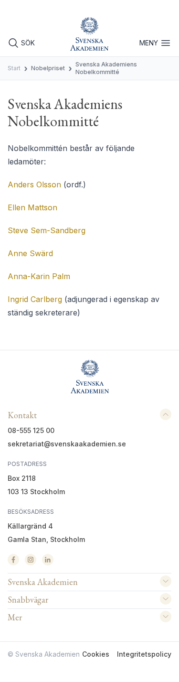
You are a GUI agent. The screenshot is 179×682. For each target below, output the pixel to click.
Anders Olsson (34, 184)
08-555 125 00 (31, 430)
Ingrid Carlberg (35, 299)
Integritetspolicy (144, 654)
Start (14, 68)
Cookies (95, 654)
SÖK (28, 43)
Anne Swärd (30, 253)
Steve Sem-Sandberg (46, 230)
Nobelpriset (48, 68)
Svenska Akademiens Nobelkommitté (106, 68)
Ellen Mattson (32, 207)
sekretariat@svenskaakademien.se (67, 444)
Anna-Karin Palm (39, 276)
